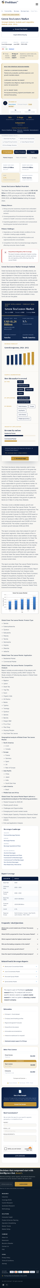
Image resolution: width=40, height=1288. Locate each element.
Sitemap (4, 1263)
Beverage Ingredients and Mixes (13, 855)
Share (35, 158)
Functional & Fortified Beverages (13, 857)
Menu (37, 4)
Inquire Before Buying (20, 35)
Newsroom (5, 1240)
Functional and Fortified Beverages (14, 860)
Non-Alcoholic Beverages (11, 862)
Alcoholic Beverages (9, 853)
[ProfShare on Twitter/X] (6, 1285)
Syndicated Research (8, 1206)
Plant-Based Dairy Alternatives (12, 864)
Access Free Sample (21, 29)
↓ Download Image (20, 458)
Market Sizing (6, 1229)
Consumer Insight (7, 1217)
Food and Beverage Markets (9, 11)
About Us (5, 1237)
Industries (5, 1197)
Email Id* (7, 1128)
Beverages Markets (17, 11)
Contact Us (5, 1246)
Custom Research (7, 1203)
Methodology (6, 1209)
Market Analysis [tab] (8, 157)
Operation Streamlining (9, 1223)
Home (2, 11)
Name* (6, 1122)
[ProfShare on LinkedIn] (3, 1285)
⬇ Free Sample (7, 152)
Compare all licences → (20, 1078)
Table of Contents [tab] (21, 157)
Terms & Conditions (8, 1260)
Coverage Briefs (7, 1200)
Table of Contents (20, 152)
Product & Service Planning (10, 1220)
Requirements (9, 1134)
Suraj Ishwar (12, 104)
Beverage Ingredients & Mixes (25, 11)
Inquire (33, 152)
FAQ (3, 1249)
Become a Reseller (7, 1243)
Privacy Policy (6, 1257)
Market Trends (6, 1226)
